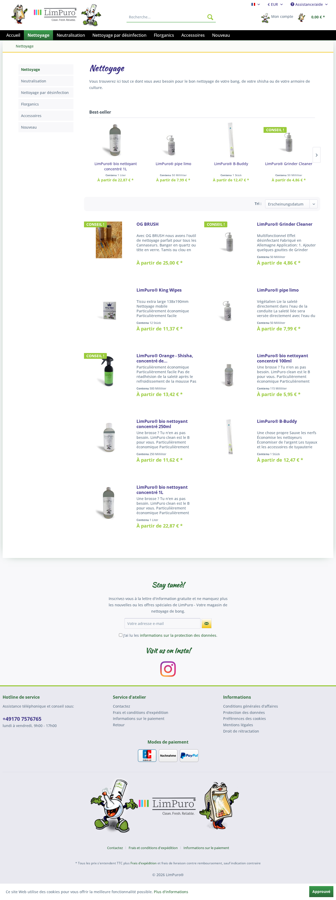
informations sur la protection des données (178, 635)
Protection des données (244, 712)
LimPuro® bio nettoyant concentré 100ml (282, 358)
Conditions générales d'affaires (250, 706)
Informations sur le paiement (138, 718)
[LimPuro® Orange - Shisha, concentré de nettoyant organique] (109, 378)
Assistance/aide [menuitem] (309, 4)
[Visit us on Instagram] (168, 669)
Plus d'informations (171, 891)
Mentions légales (238, 724)
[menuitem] (256, 4)
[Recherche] (210, 17)
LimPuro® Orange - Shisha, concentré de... (164, 358)
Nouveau (29, 127)
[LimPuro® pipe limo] (173, 140)
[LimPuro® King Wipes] (109, 312)
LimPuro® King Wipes (159, 290)
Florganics (30, 104)
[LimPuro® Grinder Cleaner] (289, 140)
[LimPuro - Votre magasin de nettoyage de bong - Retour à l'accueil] (20, 12)
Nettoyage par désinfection (45, 92)
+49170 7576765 (22, 718)
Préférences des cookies (244, 718)
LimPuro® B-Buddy (231, 163)
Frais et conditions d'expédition (140, 712)
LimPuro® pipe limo (173, 163)
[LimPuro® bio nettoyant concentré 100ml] (229, 378)
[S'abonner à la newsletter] (207, 623)
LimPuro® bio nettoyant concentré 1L (115, 166)
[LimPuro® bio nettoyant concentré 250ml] (109, 444)
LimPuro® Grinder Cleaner (288, 163)
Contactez (121, 706)
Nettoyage (30, 69)
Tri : (258, 203)
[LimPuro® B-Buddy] (231, 140)
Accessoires (31, 115)
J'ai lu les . (170, 635)
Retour (119, 724)
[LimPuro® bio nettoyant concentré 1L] (115, 140)
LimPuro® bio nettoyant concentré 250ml (162, 424)
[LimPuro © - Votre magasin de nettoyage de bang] (168, 807)
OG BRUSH (147, 224)
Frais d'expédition (143, 863)
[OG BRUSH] (109, 247)
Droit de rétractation (241, 731)
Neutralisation (33, 80)
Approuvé (321, 891)
